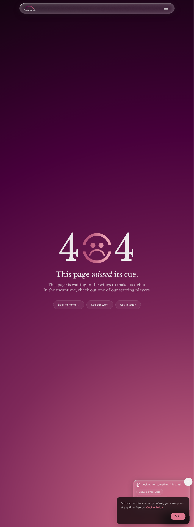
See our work (99, 304)
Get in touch (128, 304)
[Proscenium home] (30, 8)
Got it (178, 516)
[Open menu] (166, 8)
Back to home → (68, 304)
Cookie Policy (154, 507)
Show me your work (149, 491)
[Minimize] (188, 482)
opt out (179, 503)
